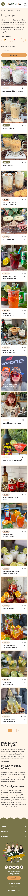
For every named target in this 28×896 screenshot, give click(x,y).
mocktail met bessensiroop (10, 754)
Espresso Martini (8, 239)
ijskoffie (6, 800)
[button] (14, 826)
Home (3, 10)
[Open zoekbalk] (3, 4)
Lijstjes (7, 125)
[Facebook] (10, 867)
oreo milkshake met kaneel (11, 423)
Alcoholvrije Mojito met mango (8, 683)
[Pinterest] (21, 867)
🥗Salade (17, 40)
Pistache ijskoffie (8, 128)
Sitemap (14, 887)
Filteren (13, 55)
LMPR (19, 890)
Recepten (6, 88)
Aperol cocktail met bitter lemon (8, 535)
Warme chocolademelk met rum (10, 498)
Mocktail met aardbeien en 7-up (8, 314)
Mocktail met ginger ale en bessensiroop (9, 277)
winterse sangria (8, 608)
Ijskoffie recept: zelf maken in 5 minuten (9, 203)
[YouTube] (14, 867)
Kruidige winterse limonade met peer (8, 720)
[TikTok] (18, 867)
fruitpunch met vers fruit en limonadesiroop (10, 646)
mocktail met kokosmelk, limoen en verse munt (11, 572)
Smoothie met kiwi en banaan (12, 91)
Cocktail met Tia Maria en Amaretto (8, 351)
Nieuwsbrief (13, 878)
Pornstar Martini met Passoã (12, 460)
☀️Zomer (6, 40)
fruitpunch (10, 756)
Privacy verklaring (14, 883)
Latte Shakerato (7, 165)
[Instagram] (6, 867)
